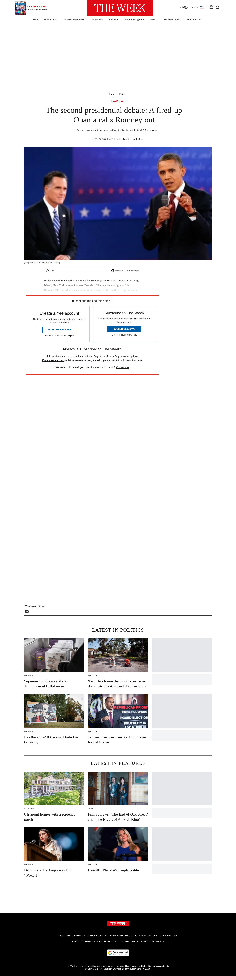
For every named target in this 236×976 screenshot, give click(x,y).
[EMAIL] (27, 611)
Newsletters (97, 19)
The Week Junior (172, 19)
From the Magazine (134, 19)
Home (111, 94)
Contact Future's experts (89, 935)
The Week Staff (105, 139)
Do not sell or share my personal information (134, 941)
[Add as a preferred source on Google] (118, 952)
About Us (64, 935)
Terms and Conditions (122, 935)
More (153, 19)
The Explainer (49, 19)
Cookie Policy (168, 935)
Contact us (122, 367)
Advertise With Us (83, 941)
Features (117, 101)
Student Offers (194, 19)
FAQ (99, 941)
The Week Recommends (73, 19)
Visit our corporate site (158, 966)
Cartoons (113, 19)
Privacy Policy (148, 935)
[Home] (35, 19)
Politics (122, 94)
